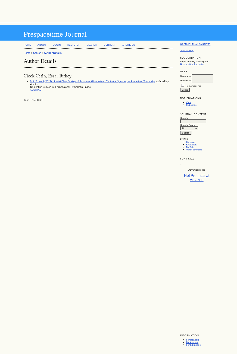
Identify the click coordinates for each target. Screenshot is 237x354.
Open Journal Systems (195, 44)
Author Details (53, 52)
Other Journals (194, 149)
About (41, 45)
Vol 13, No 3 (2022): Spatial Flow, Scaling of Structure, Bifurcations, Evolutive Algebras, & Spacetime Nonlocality (92, 81)
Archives (128, 45)
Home (27, 45)
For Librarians (193, 345)
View (188, 102)
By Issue (190, 142)
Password (185, 80)
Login (57, 45)
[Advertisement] (118, 10)
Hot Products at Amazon (196, 178)
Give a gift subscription (192, 64)
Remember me (193, 86)
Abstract (36, 90)
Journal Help (186, 50)
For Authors (192, 342)
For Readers (192, 339)
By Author (191, 144)
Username (185, 76)
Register (73, 45)
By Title (190, 147)
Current (110, 45)
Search (92, 45)
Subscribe (191, 105)
